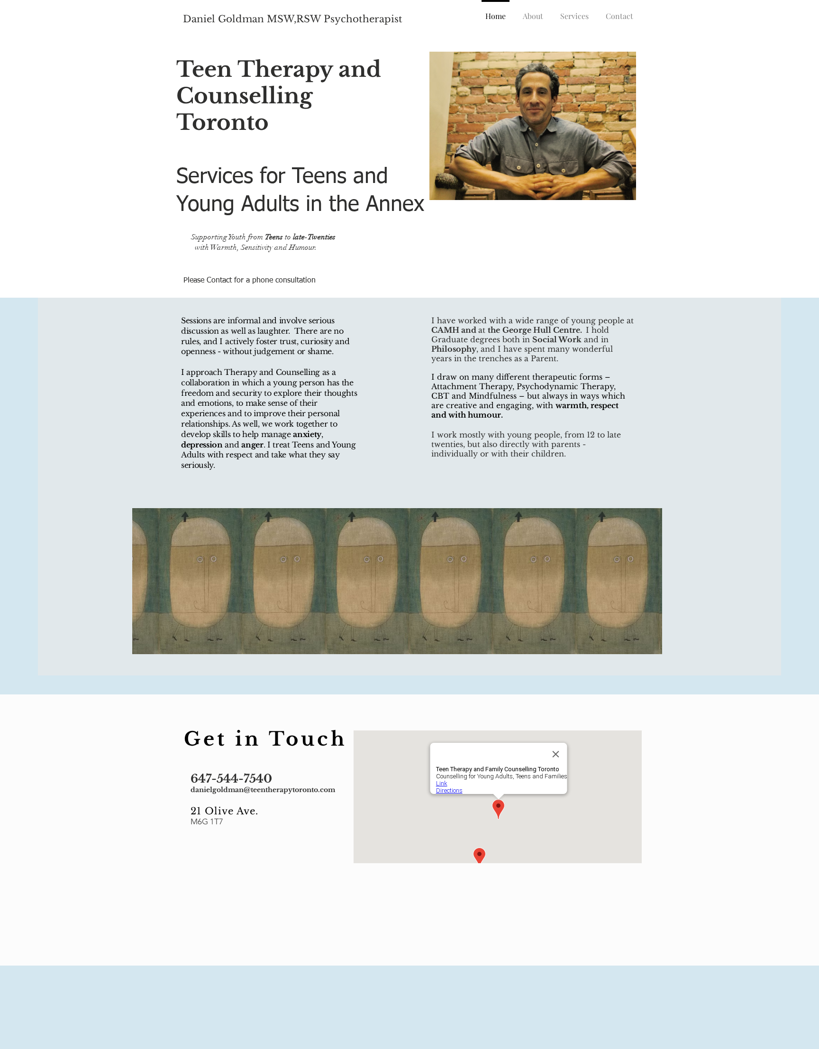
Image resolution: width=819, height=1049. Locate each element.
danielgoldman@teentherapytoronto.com (263, 789)
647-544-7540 (231, 778)
